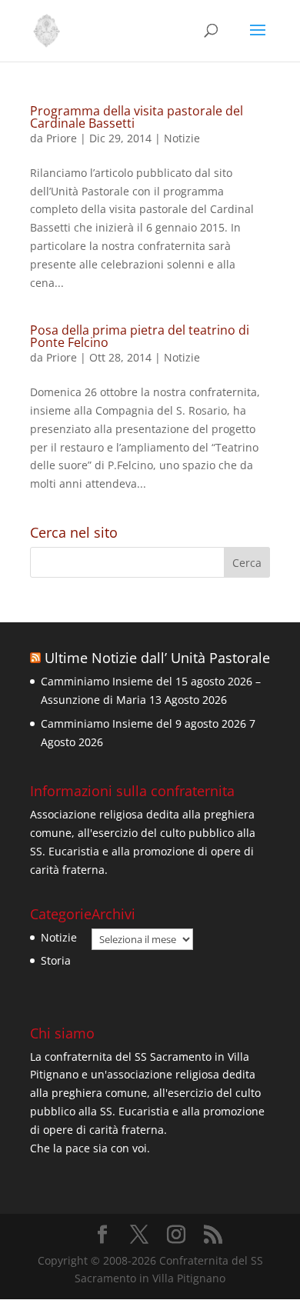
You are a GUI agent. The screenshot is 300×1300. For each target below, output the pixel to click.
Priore (61, 138)
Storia (56, 960)
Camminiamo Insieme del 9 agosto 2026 (143, 723)
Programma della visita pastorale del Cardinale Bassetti (136, 117)
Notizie (182, 138)
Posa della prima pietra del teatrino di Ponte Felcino (139, 336)
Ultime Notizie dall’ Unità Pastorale (157, 657)
